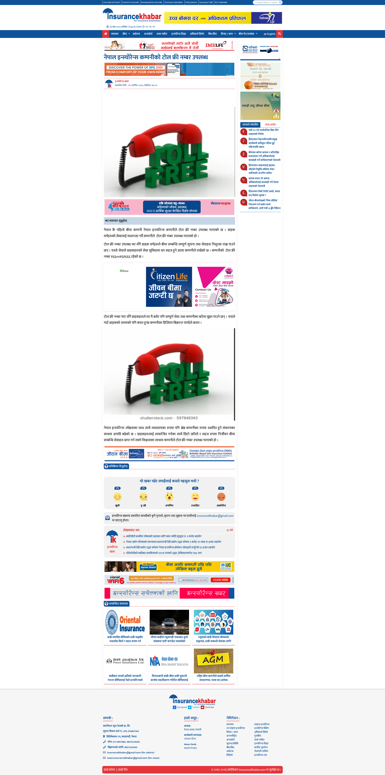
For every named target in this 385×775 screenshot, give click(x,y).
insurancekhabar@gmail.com (215, 515)
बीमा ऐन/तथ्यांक (246, 34)
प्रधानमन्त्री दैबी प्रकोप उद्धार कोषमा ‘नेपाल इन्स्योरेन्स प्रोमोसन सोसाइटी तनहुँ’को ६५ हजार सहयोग (170, 547)
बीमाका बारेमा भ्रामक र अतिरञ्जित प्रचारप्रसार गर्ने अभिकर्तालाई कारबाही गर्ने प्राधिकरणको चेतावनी (264, 156)
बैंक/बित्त (212, 34)
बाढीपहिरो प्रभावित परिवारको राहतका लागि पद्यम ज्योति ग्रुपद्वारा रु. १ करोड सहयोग (163, 536)
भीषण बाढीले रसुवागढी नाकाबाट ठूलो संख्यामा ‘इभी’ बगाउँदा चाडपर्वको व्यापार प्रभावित (169, 641)
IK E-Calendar (221, 2)
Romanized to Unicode (151, 2)
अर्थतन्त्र (136, 34)
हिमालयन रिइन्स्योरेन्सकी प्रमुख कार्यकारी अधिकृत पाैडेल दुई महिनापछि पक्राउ (263, 143)
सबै (231, 530)
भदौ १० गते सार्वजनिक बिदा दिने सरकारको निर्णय (264, 132)
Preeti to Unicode (130, 2)
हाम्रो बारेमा (109, 769)
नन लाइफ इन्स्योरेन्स (235, 728)
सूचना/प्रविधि (232, 743)
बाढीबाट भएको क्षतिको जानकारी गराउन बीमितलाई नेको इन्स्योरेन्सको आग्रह (125, 680)
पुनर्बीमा (257, 736)
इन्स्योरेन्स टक (260, 755)
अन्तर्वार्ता (148, 34)
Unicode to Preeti (111, 2)
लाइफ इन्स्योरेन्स (261, 724)
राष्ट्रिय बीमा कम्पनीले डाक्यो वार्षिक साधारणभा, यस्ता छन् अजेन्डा (213, 678)
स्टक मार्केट (162, 34)
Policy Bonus (191, 2)
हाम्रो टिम (123, 769)
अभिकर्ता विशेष (197, 34)
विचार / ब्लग (227, 34)
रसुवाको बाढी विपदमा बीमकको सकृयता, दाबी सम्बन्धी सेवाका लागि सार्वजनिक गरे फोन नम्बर (213, 641)
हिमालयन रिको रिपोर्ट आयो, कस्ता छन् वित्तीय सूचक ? (264, 193)
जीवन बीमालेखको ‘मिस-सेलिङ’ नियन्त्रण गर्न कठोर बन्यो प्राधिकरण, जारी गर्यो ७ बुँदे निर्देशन (264, 204)
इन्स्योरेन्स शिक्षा (178, 34)
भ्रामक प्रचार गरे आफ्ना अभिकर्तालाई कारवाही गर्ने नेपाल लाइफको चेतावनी (264, 182)
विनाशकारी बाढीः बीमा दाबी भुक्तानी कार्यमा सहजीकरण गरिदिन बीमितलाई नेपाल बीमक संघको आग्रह (169, 680)
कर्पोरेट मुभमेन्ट (261, 747)
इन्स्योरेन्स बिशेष (261, 728)
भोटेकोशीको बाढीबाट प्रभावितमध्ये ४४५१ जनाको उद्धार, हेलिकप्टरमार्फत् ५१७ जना (164, 553)
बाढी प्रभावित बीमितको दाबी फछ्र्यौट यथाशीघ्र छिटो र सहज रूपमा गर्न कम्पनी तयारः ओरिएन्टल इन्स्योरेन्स (125, 641)
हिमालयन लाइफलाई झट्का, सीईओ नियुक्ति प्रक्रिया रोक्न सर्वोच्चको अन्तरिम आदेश (262, 169)
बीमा (125, 34)
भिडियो (229, 755)
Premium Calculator (174, 2)
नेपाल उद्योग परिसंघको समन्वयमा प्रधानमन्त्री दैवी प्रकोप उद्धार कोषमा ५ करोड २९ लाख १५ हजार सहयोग (173, 542)
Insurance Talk (206, 2)
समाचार (114, 34)
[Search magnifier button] (280, 2)
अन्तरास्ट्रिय (231, 736)
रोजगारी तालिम (261, 751)
